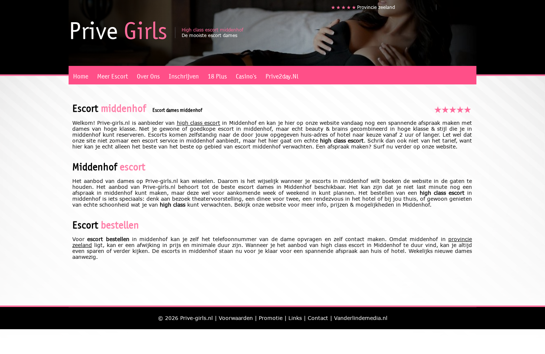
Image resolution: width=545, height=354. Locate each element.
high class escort (199, 123)
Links (295, 318)
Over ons (148, 75)
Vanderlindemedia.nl (360, 318)
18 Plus (217, 75)
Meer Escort (112, 75)
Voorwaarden (236, 318)
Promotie (271, 318)
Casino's (246, 75)
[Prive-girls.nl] (118, 30)
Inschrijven (184, 75)
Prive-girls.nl (196, 318)
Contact (318, 318)
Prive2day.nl (281, 75)
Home (80, 75)
